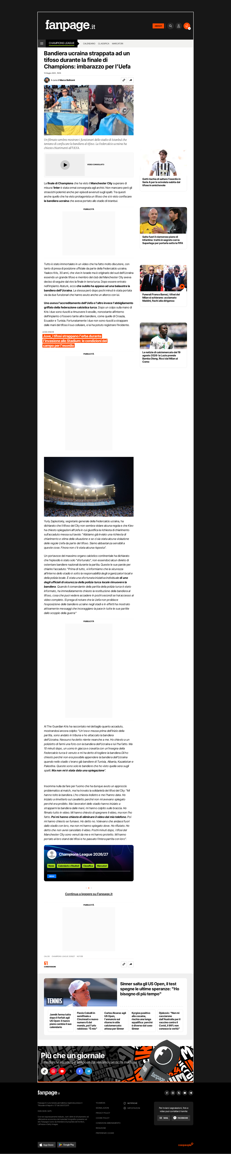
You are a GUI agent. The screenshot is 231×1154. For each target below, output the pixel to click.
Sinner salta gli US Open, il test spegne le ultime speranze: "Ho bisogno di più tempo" (149, 988)
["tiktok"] (44, 1071)
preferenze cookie (105, 1133)
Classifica (103, 43)
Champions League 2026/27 (83, 854)
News (51, 865)
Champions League (61, 43)
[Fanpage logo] (66, 26)
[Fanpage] (49, 1092)
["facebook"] (79, 1071)
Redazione (101, 1128)
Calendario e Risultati (68, 865)
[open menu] (42, 43)
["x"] (70, 1071)
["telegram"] (88, 1071)
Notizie (80, 956)
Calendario (89, 43)
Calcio (47, 956)
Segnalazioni (102, 1108)
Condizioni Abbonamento (108, 1123)
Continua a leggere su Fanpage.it (89, 894)
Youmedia (100, 1103)
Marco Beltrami (67, 80)
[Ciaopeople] (185, 1145)
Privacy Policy (103, 1113)
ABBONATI (158, 26)
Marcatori (117, 43)
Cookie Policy (102, 1118)
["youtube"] (62, 1071)
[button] (131, 80)
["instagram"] (53, 1071)
